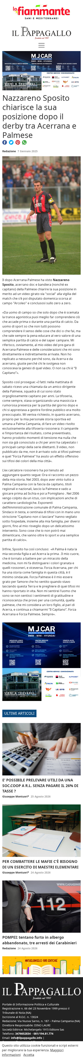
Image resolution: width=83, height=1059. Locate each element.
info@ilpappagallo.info (26, 1038)
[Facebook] (4, 142)
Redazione (9, 151)
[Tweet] (11, 142)
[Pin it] (17, 142)
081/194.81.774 (43, 1033)
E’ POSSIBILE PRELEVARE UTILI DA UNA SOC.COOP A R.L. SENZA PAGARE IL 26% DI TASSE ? (40, 785)
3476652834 (23, 1033)
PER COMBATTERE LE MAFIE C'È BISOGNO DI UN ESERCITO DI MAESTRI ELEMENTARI (40, 864)
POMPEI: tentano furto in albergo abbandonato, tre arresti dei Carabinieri (39, 940)
